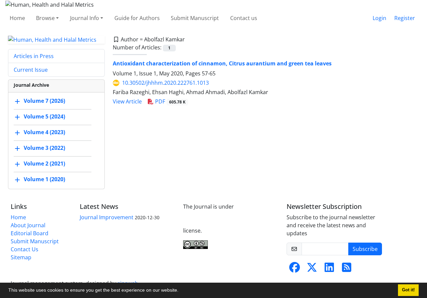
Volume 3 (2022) (44, 148)
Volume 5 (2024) (44, 116)
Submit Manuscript (195, 18)
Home (17, 18)
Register (404, 18)
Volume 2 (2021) (44, 164)
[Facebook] (295, 269)
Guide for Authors (137, 18)
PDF (169, 101)
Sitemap (21, 257)
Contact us (243, 18)
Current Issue (31, 69)
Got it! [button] (408, 290)
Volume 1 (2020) (44, 179)
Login (379, 18)
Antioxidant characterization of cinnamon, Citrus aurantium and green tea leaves (222, 63)
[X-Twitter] (312, 269)
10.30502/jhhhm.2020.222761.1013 (165, 82)
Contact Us (24, 249)
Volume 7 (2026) (44, 101)
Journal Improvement (106, 217)
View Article (127, 101)
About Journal (28, 225)
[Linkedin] (329, 269)
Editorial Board (29, 233)
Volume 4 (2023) (44, 132)
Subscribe (365, 249)
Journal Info (84, 18)
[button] (181, 291)
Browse (45, 18)
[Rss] (347, 269)
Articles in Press (34, 56)
